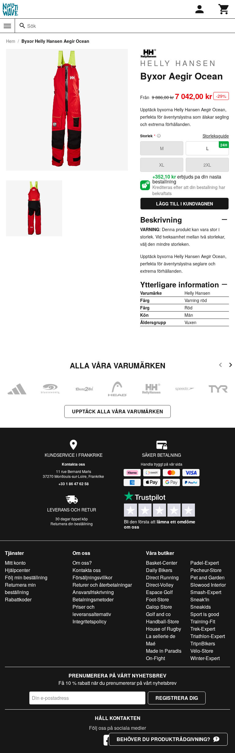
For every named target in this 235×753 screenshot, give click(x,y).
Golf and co (158, 614)
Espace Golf (159, 592)
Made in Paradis (163, 650)
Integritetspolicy (89, 621)
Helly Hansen (178, 62)
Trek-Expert (202, 628)
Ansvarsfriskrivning (93, 592)
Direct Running (162, 577)
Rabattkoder (18, 599)
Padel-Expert (204, 562)
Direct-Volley (159, 584)
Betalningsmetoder (93, 599)
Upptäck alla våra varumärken (117, 411)
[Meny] (7, 26)
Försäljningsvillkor (92, 577)
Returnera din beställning (71, 523)
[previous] (220, 365)
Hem (10, 41)
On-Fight (155, 658)
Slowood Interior (208, 584)
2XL (207, 165)
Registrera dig (176, 697)
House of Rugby (163, 628)
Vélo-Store (201, 650)
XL (161, 165)
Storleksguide (216, 136)
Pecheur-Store (206, 570)
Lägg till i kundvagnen (184, 204)
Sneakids (200, 606)
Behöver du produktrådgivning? (163, 739)
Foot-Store (157, 599)
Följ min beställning (26, 577)
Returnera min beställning (20, 588)
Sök (31, 25)
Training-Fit (202, 621)
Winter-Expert (205, 658)
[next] (230, 365)
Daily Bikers (159, 570)
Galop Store (159, 606)
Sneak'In (199, 599)
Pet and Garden (207, 577)
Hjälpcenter (17, 570)
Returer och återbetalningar (102, 584)
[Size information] (159, 136)
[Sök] (22, 26)
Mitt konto (15, 562)
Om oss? (82, 562)
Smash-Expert (205, 592)
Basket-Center (161, 562)
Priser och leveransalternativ (92, 610)
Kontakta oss (73, 464)
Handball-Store (162, 621)
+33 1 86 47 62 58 (73, 483)
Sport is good (204, 614)
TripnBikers (202, 643)
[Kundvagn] (224, 9)
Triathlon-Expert (207, 636)
